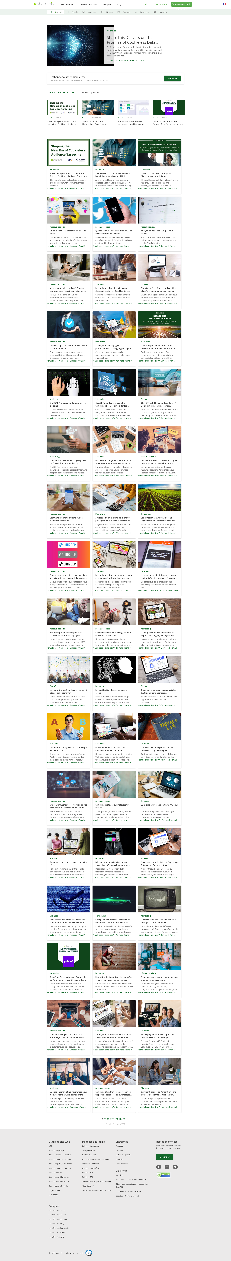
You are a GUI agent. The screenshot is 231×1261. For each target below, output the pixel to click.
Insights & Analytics (89, 1155)
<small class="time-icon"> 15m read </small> (158, 751)
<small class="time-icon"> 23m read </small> (112, 466)
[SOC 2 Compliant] (88, 1253)
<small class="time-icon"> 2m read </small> (66, 983)
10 (117, 1119)
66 (124, 1119)
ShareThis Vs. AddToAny (58, 1219)
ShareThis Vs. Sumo (56, 1237)
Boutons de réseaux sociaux (60, 1155)
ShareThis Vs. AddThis (57, 1215)
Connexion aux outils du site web (181, 6)
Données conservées (90, 1168)
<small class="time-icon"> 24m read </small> (113, 1041)
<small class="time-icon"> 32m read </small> (112, 351)
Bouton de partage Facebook (60, 1159)
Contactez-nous (160, 4)
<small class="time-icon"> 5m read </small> (67, 236)
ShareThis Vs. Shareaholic (58, 1228)
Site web (109, 12)
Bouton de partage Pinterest (60, 1168)
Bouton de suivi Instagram (59, 1177)
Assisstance (53, 1195)
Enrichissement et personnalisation (95, 1159)
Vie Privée (119, 1175)
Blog (119, 4)
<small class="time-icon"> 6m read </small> (112, 236)
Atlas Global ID (88, 1186)
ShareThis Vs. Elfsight (57, 1223)
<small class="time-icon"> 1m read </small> (157, 523)
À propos (119, 1146)
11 (120, 1119)
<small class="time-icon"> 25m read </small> (112, 294)
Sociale (75, 12)
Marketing (92, 12)
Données (126, 12)
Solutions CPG (87, 1177)
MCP (50, 1146)
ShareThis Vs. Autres (56, 1210)
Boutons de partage (56, 1150)
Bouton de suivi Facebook (59, 1181)
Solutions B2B (87, 1172)
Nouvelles (163, 12)
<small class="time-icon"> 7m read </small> (112, 409)
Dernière (58, 12)
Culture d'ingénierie (123, 1155)
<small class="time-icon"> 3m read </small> (67, 179)
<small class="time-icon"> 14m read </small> (67, 1097)
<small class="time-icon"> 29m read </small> (112, 581)
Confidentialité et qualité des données (97, 1181)
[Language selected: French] (226, 4)
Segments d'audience (90, 1164)
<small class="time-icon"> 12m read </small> (158, 581)
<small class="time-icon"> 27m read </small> (112, 523)
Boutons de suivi (55, 1172)
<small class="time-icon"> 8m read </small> (158, 409)
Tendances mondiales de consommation (98, 1190)
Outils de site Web (67, 4)
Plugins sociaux (55, 1190)
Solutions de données (88, 4)
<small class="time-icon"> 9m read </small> (66, 409)
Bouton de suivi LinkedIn (58, 1186)
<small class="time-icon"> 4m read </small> (112, 638)
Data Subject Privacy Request (127, 1196)
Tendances (144, 12)
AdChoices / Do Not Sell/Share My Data (131, 1179)
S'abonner (172, 78)
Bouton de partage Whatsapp (60, 1164)
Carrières (119, 1150)
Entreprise (107, 4)
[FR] (226, 4)
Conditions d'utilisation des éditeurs (129, 1191)
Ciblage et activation (90, 1150)
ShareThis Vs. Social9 (57, 1232)
